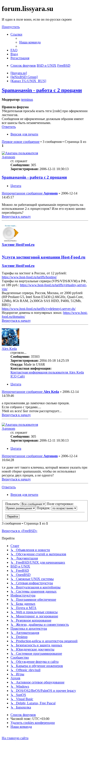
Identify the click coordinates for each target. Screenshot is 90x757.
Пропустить (11, 27)
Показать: (13, 504)
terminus (27, 99)
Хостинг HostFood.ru (18, 244)
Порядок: (44, 508)
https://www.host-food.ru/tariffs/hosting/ (29, 277)
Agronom (8, 157)
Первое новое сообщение (21, 142)
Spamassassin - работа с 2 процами (42, 90)
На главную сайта (15, 738)
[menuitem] (30, 42)
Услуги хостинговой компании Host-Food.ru (43, 257)
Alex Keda (9, 349)
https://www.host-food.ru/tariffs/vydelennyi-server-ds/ (39, 309)
